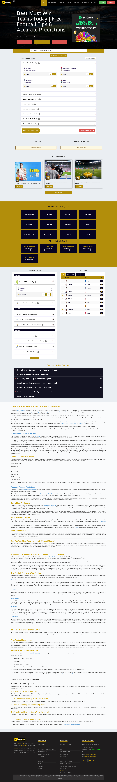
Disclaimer (41, 756)
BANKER (69, 2)
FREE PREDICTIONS (52, 2)
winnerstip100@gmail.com (90, 754)
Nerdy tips (45, 776)
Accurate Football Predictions (23, 487)
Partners (40, 766)
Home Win (13, 589)
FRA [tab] (78, 274)
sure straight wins (47, 412)
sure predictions (64, 754)
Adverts (40, 761)
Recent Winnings (42, 751)
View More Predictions (87, 130)
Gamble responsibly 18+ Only (95, 776)
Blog (39, 763)
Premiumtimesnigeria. (55, 557)
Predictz (97, 775)
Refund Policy (42, 759)
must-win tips (82, 423)
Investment (60, 42)
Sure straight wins (16, 533)
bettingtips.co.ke (39, 776)
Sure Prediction (46, 775)
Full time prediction (52, 776)
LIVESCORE (76, 2)
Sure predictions (64, 768)
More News (58, 192)
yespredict (60, 778)
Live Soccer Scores (79, 776)
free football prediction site (68, 766)
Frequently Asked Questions (46, 749)
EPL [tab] (63, 274)
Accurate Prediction (65, 744)
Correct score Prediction (83, 775)
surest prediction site (66, 761)
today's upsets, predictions (68, 423)
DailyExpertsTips (60, 775)
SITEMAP (40, 768)
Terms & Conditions (43, 754)
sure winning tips (36, 412)
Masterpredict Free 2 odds (29, 776)
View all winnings (34, 358)
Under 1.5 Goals (15, 598)
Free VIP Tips (39, 775)
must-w (77, 527)
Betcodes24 (92, 775)
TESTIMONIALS (85, 2)
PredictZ (76, 775)
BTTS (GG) (14, 606)
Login (102, 2)
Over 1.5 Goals (14, 580)
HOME (45, 2)
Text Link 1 (93, 2)
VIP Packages (42, 42)
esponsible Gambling (34, 653)
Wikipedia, (37, 436)
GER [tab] (73, 274)
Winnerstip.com (21, 410)
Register (111, 2)
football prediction (65, 763)
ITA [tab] (82, 274)
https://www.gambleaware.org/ (70, 674)
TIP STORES (62, 2)
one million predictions (50, 505)
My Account (41, 744)
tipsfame (86, 776)
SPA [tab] (68, 274)
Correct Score (14, 616)
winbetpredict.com (71, 776)
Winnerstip (68, 422)
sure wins (62, 749)
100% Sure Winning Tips (66, 747)
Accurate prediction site (25, 775)
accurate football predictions (29, 489)
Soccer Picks (53, 775)
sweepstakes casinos (65, 772)
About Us (40, 747)
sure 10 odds (63, 756)
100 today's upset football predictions (49, 494)
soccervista (33, 775)
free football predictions (61, 412)
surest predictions (65, 759)
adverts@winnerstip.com (90, 756)
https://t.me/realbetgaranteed (72, 724)
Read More (19, 186)
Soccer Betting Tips (65, 751)
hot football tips (63, 770)
